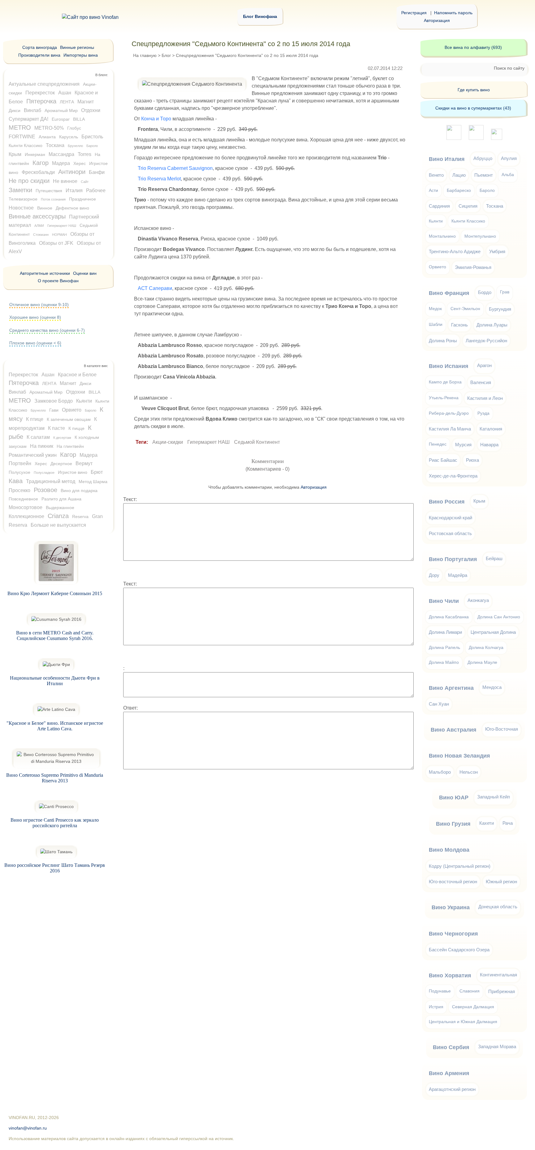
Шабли (435, 324)
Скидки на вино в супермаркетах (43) (473, 108)
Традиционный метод (50, 481)
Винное (44, 207)
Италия (74, 190)
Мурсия (463, 444)
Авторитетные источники (45, 273)
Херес (79, 163)
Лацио (459, 175)
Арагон (484, 365)
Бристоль (92, 136)
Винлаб (32, 110)
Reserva (80, 516)
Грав (504, 292)
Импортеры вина (80, 55)
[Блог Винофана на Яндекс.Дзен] (476, 138)
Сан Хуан (439, 704)
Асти (433, 190)
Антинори (71, 171)
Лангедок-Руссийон (486, 340)
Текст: (130, 499)
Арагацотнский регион (452, 1089)
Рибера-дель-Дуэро (449, 413)
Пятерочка (41, 101)
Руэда (483, 413)
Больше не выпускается (58, 525)
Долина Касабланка (449, 617)
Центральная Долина (493, 632)
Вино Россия (447, 502)
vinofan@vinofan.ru (28, 1128)
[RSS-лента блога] (496, 138)
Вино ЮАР (453, 797)
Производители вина (39, 55)
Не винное (65, 181)
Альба (508, 174)
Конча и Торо (156, 118)
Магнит (85, 101)
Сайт (85, 182)
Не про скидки (29, 180)
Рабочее (96, 190)
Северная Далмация (473, 1007)
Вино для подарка (79, 490)
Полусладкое (44, 472)
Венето (436, 175)
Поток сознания (53, 199)
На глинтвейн (70, 446)
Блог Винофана (260, 16)
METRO (20, 127)
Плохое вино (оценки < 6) (35, 342)
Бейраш (494, 558)
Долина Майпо (444, 662)
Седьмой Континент (257, 442)
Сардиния (439, 206)
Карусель (68, 136)
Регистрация (414, 12)
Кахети (486, 823)
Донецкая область (497, 906)
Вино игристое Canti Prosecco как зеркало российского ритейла (55, 822)
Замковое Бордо (53, 401)
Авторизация (437, 20)
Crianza (58, 515)
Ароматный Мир (61, 110)
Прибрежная (501, 991)
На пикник (41, 446)
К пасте (56, 428)
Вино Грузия (453, 824)
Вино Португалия (453, 559)
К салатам (38, 437)
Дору (434, 575)
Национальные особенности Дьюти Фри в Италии (55, 680)
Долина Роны (443, 340)
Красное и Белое (77, 374)
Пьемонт (483, 175)
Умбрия (497, 251)
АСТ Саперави (155, 288)
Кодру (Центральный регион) (459, 866)
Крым (15, 154)
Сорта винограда (39, 47)
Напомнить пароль (453, 12)
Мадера (61, 163)
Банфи (97, 172)
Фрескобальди (38, 172)
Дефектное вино (72, 207)
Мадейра (457, 575)
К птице (34, 419)
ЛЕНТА (67, 101)
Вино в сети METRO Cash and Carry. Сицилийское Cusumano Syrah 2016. (55, 635)
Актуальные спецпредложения (44, 84)
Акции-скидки (167, 442)
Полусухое (19, 472)
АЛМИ (39, 225)
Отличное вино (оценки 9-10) (39, 304)
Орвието (71, 410)
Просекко (19, 490)
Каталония (491, 428)
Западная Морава (497, 1046)
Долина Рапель (444, 647)
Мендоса (492, 687)
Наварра (489, 444)
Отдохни (90, 110)
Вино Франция (449, 293)
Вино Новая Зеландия (459, 756)
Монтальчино (442, 236)
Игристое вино (72, 472)
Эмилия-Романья (473, 267)
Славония (469, 991)
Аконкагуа (478, 600)
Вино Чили (444, 601)
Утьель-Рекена (444, 398)
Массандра (61, 154)
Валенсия (480, 382)
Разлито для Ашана (61, 498)
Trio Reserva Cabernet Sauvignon (175, 168)
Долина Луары (491, 324)
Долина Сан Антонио (498, 617)
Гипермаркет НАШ (208, 442)
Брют (97, 472)
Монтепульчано (480, 236)
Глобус (74, 128)
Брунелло (75, 146)
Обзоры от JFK (56, 243)
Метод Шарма (93, 481)
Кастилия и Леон (485, 398)
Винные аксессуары (37, 216)
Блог (166, 55)
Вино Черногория (453, 934)
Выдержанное (60, 507)
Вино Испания (448, 366)
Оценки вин (85, 273)
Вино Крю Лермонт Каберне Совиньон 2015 (54, 593)
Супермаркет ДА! (28, 119)
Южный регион (501, 881)
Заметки (20, 190)
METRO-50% (49, 128)
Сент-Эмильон (465, 308)
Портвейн (20, 463)
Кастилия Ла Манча (450, 428)
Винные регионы (77, 47)
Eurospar (61, 119)
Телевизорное (23, 199)
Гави (54, 410)
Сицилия (468, 206)
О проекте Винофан (58, 280)
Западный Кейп (493, 796)
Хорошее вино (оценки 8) (35, 317)
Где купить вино (474, 89)
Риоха (472, 460)
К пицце (76, 428)
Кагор (41, 162)
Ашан (64, 92)
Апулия (509, 158)
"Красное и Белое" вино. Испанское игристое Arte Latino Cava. (55, 725)
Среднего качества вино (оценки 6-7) (47, 330)
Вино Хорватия (450, 975)
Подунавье (440, 991)
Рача (507, 823)
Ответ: (130, 708)
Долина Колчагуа (486, 647)
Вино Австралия (453, 730)
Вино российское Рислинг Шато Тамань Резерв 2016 (54, 867)
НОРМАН (59, 234)
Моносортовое (25, 507)
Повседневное (23, 498)
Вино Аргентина (451, 688)
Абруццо (482, 158)
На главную (145, 55)
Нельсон (468, 772)
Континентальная (498, 974)
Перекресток (40, 92)
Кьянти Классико (25, 145)
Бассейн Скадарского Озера (459, 949)
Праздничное (82, 199)
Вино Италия (447, 159)
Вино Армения (449, 1073)
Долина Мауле (482, 662)
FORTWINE (22, 136)
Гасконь (459, 324)
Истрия (436, 1007)
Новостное (21, 207)
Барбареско (459, 190)
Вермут (84, 463)
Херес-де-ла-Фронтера (453, 475)
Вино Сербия (451, 1047)
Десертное (61, 463)
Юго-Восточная (501, 729)
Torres (84, 154)
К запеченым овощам (69, 419)
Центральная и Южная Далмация (463, 1021)
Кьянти (84, 401)
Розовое (45, 489)
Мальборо (440, 772)
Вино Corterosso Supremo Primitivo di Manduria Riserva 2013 (54, 777)
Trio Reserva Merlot (159, 178)
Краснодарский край (450, 517)
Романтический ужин (33, 455)
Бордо (484, 292)
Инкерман (35, 154)
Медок (435, 308)
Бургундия (500, 309)
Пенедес (437, 444)
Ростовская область (450, 533)
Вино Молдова (449, 850)
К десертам (62, 437)
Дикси (14, 110)
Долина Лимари (445, 632)
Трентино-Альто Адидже (455, 251)
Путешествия (49, 190)
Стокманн (41, 234)
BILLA (79, 119)
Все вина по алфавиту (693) (473, 47)
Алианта (47, 136)
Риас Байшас (443, 460)
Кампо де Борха (445, 382)
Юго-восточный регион (453, 881)
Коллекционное (26, 516)
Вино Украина (451, 907)
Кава (16, 481)
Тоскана (55, 145)
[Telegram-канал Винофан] (453, 138)
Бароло (92, 146)
